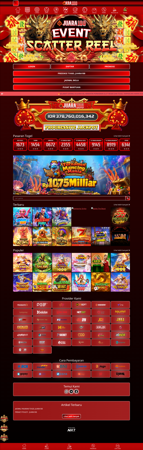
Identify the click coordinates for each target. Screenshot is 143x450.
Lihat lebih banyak (121, 136)
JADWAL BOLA (71, 80)
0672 (35, 144)
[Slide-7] (73, 59)
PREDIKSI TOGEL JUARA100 (71, 73)
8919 (96, 144)
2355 (50, 144)
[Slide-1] (50, 59)
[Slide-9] (80, 59)
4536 (126, 144)
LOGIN (31, 66)
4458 (65, 144)
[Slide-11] (88, 59)
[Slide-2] (54, 59)
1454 (20, 144)
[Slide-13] (96, 59)
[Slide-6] (69, 59)
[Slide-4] (62, 59)
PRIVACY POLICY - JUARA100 (26, 412)
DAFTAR (70, 66)
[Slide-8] (77, 59)
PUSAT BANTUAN (71, 87)
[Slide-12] (92, 59)
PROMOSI (110, 66)
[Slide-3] (58, 59)
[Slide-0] (47, 59)
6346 (111, 144)
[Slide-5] (65, 59)
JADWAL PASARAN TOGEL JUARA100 (29, 408)
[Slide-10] (84, 59)
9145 (81, 144)
